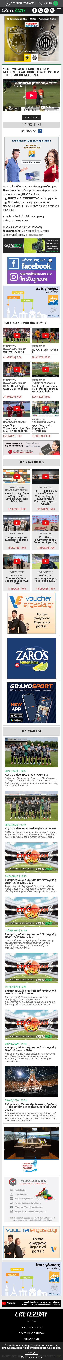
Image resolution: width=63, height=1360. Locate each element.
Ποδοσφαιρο (31, 117)
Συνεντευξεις (17, 487)
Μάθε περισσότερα (31, 1357)
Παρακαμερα (16, 533)
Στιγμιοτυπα (9, 346)
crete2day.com (34, 234)
